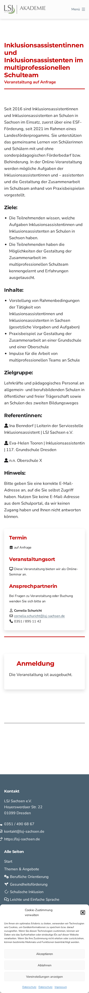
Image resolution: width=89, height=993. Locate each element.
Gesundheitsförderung (28, 884)
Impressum (61, 987)
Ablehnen (45, 965)
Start (8, 861)
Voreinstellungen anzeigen (44, 977)
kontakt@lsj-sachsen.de (24, 831)
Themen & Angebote (21, 869)
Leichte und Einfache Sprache (34, 899)
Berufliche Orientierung (29, 876)
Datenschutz (29, 987)
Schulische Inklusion (26, 891)
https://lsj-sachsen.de (22, 839)
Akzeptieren (44, 954)
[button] (83, 912)
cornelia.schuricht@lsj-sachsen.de (39, 616)
